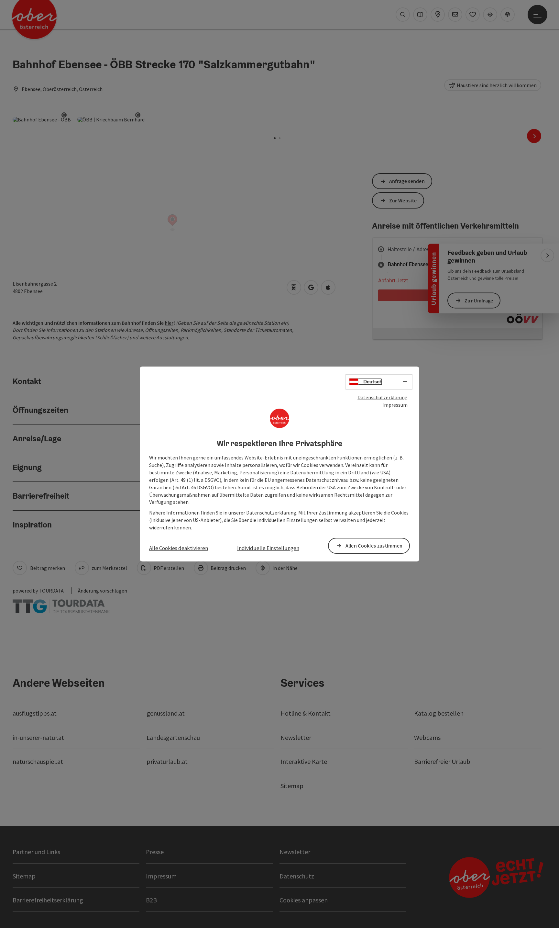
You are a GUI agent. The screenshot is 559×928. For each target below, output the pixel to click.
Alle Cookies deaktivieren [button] (178, 548)
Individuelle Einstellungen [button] (268, 548)
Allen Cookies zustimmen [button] (374, 545)
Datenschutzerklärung (382, 397)
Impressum (395, 405)
